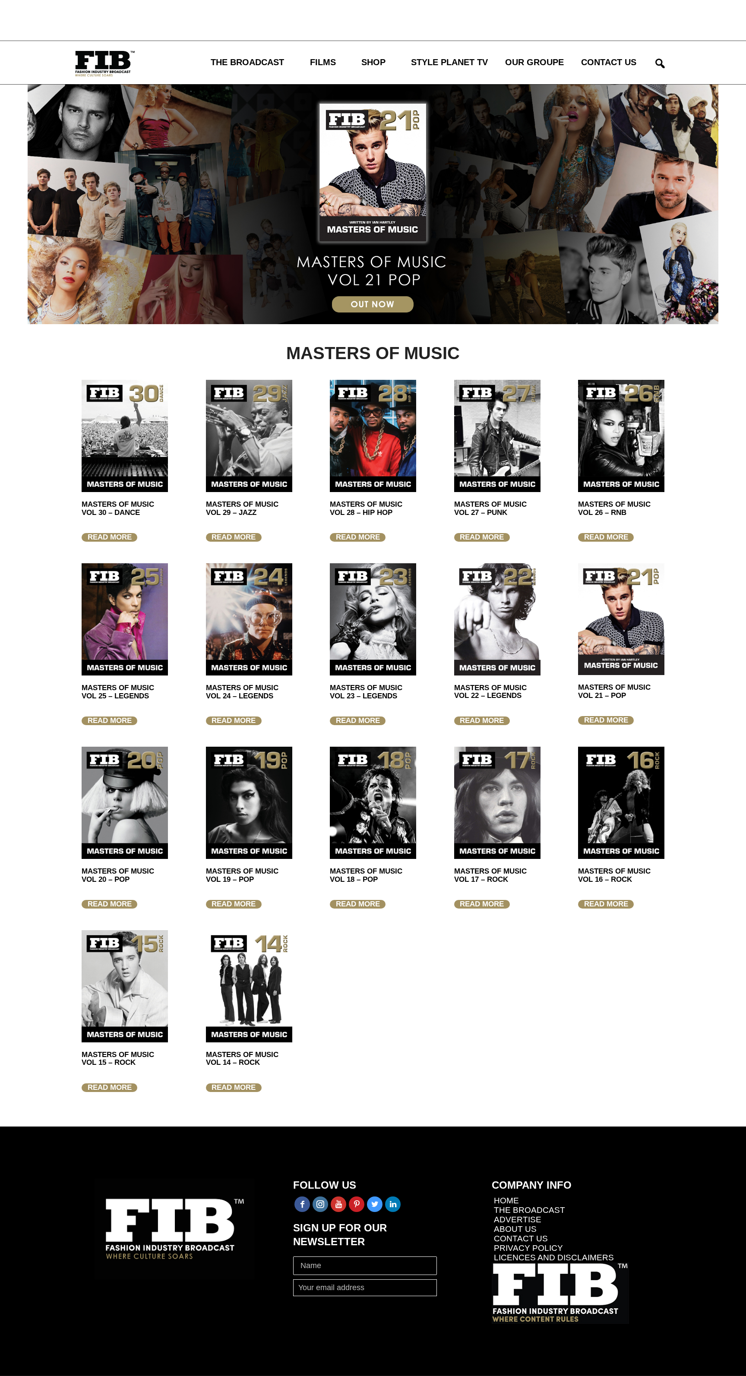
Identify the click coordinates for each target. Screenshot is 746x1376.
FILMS (323, 62)
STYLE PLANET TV (449, 62)
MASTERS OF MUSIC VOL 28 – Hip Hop (366, 508)
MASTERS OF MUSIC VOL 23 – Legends (366, 692)
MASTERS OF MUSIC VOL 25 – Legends (118, 692)
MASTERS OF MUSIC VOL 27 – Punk (490, 508)
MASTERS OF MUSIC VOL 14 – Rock (242, 1059)
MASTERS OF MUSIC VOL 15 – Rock (118, 1059)
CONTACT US (608, 62)
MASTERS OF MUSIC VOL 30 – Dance (118, 508)
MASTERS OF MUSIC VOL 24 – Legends (242, 692)
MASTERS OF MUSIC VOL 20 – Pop (118, 875)
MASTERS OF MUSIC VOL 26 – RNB (614, 508)
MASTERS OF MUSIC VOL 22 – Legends (490, 692)
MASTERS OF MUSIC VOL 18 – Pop (366, 875)
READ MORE (110, 537)
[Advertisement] (252, 19)
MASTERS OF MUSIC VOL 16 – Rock (614, 875)
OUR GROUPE (534, 62)
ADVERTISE (517, 1219)
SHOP (373, 62)
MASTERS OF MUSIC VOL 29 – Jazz (242, 508)
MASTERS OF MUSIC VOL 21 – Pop (614, 691)
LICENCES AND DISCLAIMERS (554, 1257)
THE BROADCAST (247, 62)
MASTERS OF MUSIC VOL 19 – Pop (242, 875)
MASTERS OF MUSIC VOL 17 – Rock (490, 875)
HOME (506, 1200)
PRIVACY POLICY (528, 1248)
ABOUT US (515, 1229)
